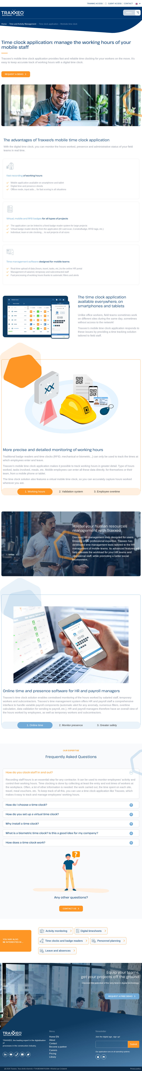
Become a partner (58, 1047)
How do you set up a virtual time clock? (32, 814)
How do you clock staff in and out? (29, 772)
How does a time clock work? (25, 842)
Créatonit (63, 1069)
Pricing (52, 1053)
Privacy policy (135, 1069)
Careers (53, 1050)
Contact (53, 1043)
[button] (35, 491)
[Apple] (98, 1056)
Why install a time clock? (22, 823)
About (52, 1040)
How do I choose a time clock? (26, 804)
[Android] (103, 1056)
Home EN (54, 1037)
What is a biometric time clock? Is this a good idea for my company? (52, 833)
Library (52, 1057)
